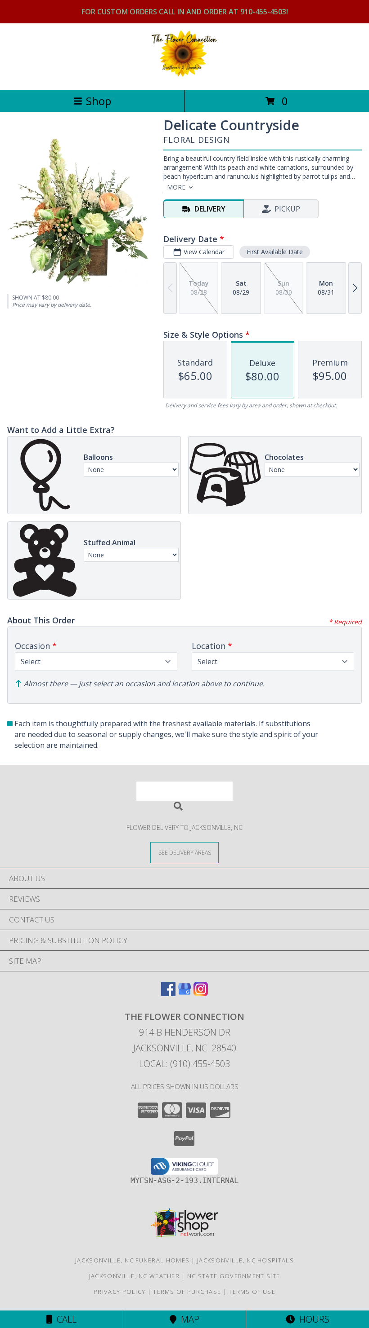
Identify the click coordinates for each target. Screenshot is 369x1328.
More (176, 187)
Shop (98, 100)
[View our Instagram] (201, 993)
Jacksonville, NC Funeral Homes (132, 1260)
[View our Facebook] (168, 993)
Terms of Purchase (187, 1292)
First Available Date (275, 251)
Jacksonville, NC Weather (134, 1276)
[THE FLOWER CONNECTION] (184, 77)
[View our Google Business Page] (184, 993)
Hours (312, 1319)
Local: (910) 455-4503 (184, 1064)
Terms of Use (252, 1292)
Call (64, 1319)
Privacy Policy (119, 1292)
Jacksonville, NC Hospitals (245, 1260)
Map (187, 1319)
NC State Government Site (233, 1276)
